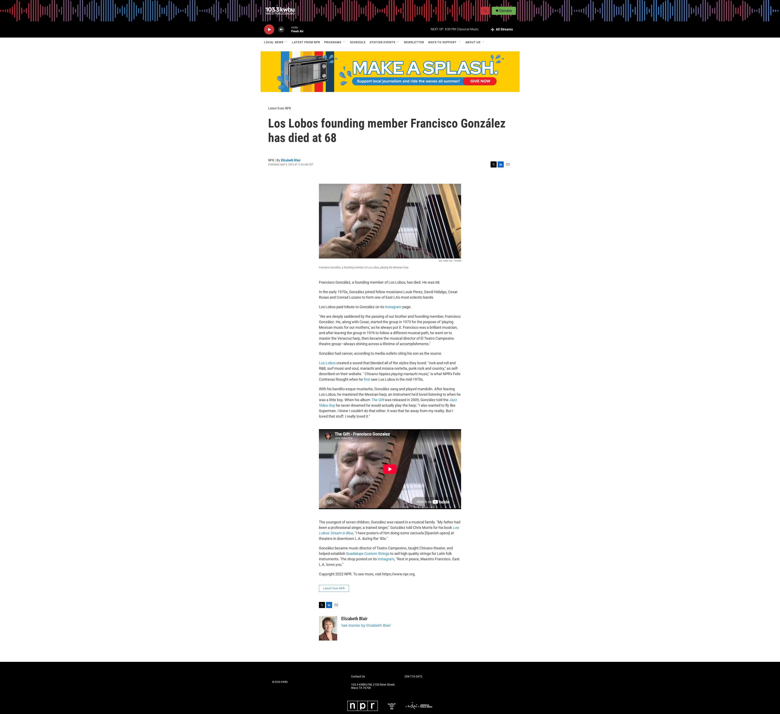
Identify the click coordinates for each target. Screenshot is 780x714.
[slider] (287, 29)
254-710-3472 (413, 676)
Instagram (393, 307)
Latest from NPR (306, 42)
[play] (269, 29)
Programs (332, 42)
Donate (505, 11)
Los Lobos (327, 363)
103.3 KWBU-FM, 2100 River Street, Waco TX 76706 (373, 686)
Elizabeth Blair (291, 160)
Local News (273, 42)
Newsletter (414, 42)
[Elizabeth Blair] (328, 628)
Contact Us (358, 676)
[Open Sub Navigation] (286, 42)
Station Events (382, 42)
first (367, 379)
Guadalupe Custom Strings (367, 553)
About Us (472, 42)
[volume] (281, 29)
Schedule (358, 42)
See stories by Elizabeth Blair (366, 625)
